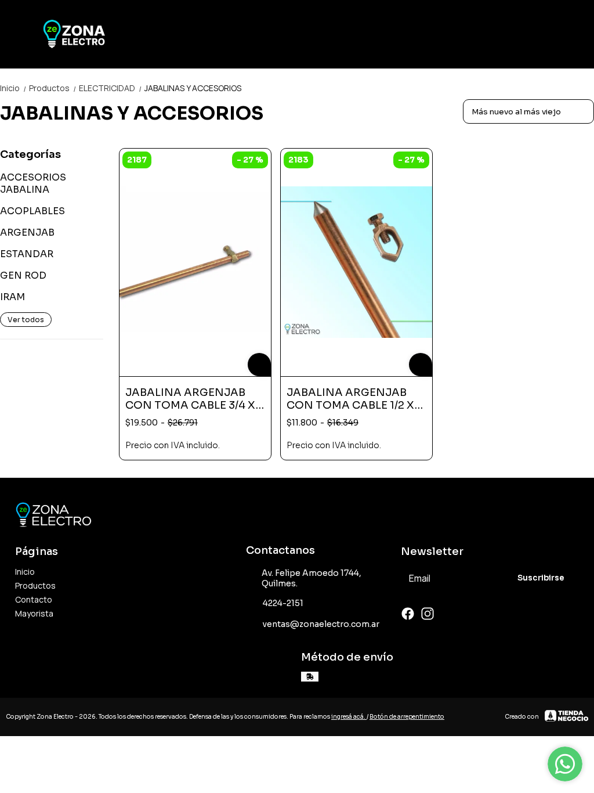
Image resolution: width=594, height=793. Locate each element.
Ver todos (26, 319)
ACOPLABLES (32, 211)
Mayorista (34, 613)
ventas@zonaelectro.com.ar (321, 624)
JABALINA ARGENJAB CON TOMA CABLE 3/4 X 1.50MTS (190, 399)
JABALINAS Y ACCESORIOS (192, 87)
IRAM (12, 297)
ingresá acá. (349, 716)
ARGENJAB (27, 232)
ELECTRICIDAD (110, 87)
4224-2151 (283, 603)
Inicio (13, 87)
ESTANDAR (26, 254)
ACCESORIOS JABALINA (33, 183)
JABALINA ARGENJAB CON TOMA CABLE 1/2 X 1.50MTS (350, 399)
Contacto (33, 599)
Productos (53, 87)
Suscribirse (540, 578)
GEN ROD (23, 275)
